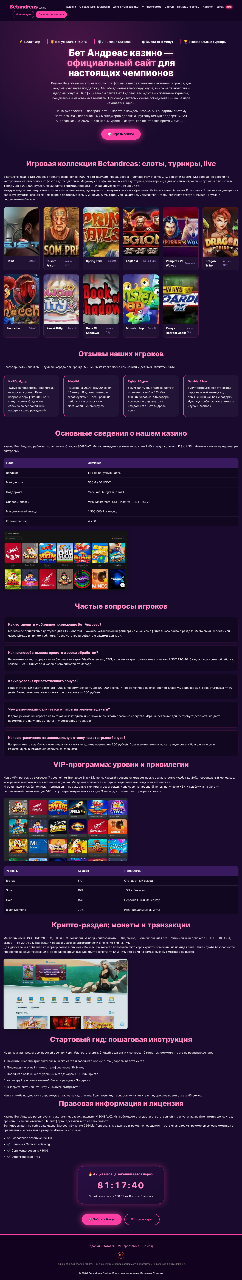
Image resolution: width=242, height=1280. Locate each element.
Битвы (223, 6)
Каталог (208, 6)
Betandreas (28, 7)
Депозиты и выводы (126, 6)
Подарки (70, 6)
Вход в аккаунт (142, 1219)
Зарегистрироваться (51, 14)
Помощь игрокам (188, 6)
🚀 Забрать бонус (101, 1219)
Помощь (148, 1246)
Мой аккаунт (23, 14)
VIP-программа (151, 6)
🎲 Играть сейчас (121, 134)
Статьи (169, 6)
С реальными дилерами (94, 6)
